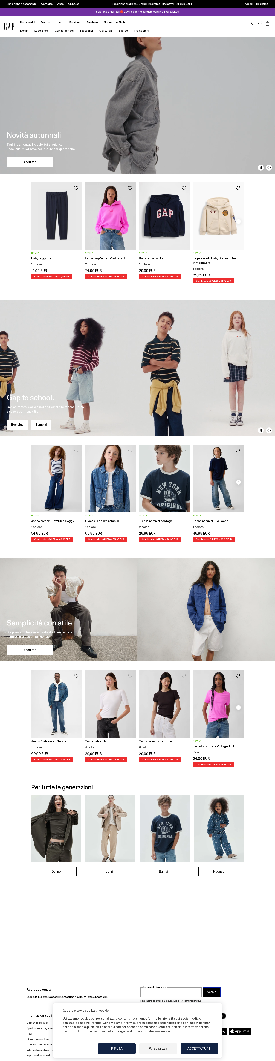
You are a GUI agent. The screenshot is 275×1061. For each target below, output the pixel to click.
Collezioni (106, 30)
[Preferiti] (260, 23)
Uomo (59, 22)
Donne (56, 871)
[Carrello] (267, 23)
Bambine (17, 424)
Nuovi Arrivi (27, 22)
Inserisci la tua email (154, 987)
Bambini (41, 424)
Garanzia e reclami (38, 1039)
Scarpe (123, 30)
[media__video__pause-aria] (261, 168)
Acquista (30, 162)
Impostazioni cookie (39, 1055)
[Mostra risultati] (251, 23)
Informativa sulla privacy (41, 1049)
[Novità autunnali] (137, 105)
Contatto (47, 3)
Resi (29, 1033)
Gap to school (64, 30)
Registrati (168, 3)
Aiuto (60, 3)
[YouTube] (222, 1016)
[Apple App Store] (240, 1031)
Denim (24, 30)
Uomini (110, 871)
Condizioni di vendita (39, 1044)
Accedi (249, 3)
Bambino (92, 22)
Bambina (75, 22)
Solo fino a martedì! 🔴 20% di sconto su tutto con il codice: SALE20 (137, 11)
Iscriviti (211, 992)
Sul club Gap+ (184, 3)
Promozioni (141, 30)
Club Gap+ (74, 3)
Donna (45, 22)
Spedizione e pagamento (22, 3)
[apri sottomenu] (37, 22)
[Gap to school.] (137, 368)
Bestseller (86, 30)
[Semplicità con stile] (137, 609)
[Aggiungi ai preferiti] (76, 188)
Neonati (218, 871)
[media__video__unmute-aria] (269, 168)
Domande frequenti (38, 1022)
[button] (238, 221)
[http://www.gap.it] (9, 26)
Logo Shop (41, 30)
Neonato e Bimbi (115, 22)
